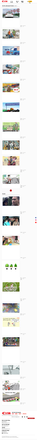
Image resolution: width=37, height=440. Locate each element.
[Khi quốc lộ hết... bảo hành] (11, 397)
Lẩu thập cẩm (21, 212)
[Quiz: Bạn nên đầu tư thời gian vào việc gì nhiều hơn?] (11, 266)
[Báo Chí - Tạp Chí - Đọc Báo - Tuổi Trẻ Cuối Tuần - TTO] (17, 413)
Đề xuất (23, 2)
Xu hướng (11, 2)
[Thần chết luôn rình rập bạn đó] (11, 370)
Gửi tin (31, 1)
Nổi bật (18, 2)
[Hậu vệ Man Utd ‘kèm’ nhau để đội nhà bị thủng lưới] (11, 287)
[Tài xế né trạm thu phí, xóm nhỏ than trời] (11, 69)
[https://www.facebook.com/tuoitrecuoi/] (22, 416)
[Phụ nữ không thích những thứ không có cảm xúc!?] (11, 221)
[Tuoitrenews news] (24, 413)
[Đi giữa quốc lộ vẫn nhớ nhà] (11, 179)
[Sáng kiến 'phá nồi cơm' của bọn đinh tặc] (11, 127)
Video (21, 232)
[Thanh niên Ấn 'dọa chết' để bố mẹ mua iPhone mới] (11, 201)
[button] (27, 1)
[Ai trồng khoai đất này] (11, 385)
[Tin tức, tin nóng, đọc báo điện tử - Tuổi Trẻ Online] (13, 413)
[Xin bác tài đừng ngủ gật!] (11, 308)
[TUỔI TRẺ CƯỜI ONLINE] (6, 413)
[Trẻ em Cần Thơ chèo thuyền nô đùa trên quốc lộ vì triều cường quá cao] (11, 342)
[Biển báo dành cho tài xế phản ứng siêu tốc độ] (11, 13)
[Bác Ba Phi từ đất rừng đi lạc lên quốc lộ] (11, 87)
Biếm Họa (21, 26)
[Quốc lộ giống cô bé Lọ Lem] (11, 145)
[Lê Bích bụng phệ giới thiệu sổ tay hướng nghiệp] (11, 322)
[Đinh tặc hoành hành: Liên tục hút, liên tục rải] (11, 51)
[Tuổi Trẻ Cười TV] (24, 416)
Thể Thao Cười (21, 300)
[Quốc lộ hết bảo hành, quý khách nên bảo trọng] (11, 107)
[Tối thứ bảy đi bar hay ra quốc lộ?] (11, 161)
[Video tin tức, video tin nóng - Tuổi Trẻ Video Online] (20, 413)
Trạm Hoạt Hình (21, 171)
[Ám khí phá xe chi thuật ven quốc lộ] (11, 34)
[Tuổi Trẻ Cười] (26, 416)
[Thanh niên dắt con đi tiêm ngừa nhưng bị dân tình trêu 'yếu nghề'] (11, 240)
